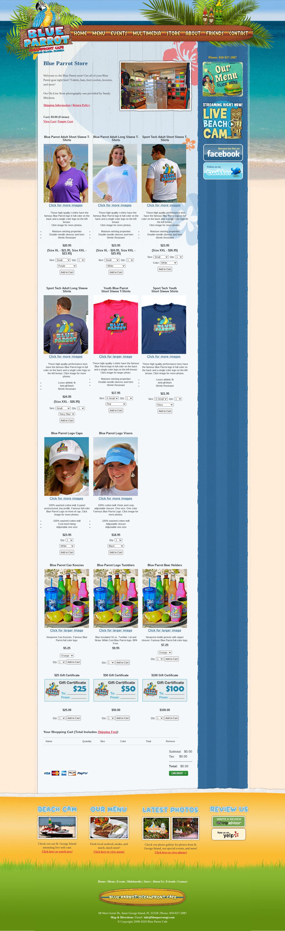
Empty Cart (65, 121)
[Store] (173, 33)
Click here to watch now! (57, 851)
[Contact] (238, 33)
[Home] (45, 27)
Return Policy (81, 105)
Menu (111, 881)
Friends (170, 881)
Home (102, 881)
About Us (158, 881)
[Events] (118, 33)
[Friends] (215, 33)
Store (147, 881)
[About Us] (193, 33)
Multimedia (134, 881)
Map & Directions (122, 917)
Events (121, 881)
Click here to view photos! (171, 852)
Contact (182, 881)
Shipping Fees (107, 732)
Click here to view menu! (109, 851)
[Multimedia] (146, 33)
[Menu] (98, 33)
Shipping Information (57, 105)
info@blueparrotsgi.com (159, 917)
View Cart (49, 121)
